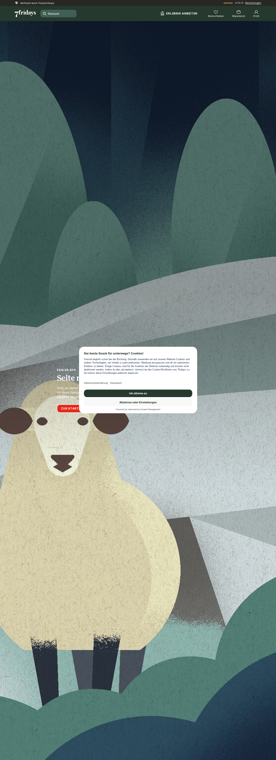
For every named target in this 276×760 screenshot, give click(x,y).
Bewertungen (253, 2)
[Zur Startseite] (25, 13)
